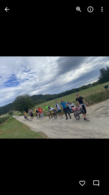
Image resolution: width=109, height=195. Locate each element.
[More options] (102, 9)
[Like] (82, 183)
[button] (16, 97)
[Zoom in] (79, 9)
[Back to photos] (7, 9)
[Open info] (90, 9)
